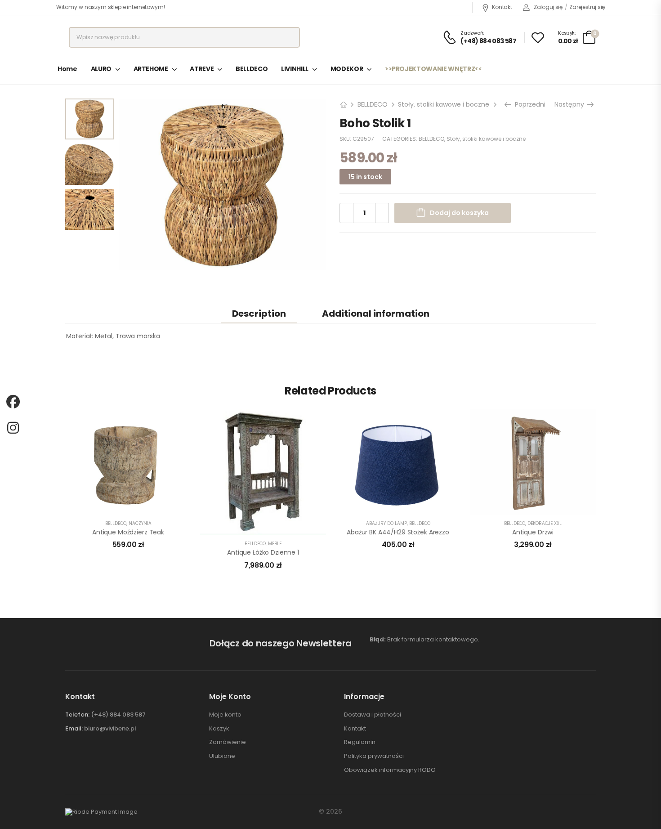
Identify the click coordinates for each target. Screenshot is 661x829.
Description (259, 313)
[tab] (259, 313)
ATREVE (202, 68)
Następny (570, 104)
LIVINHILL (294, 68)
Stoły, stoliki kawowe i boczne (443, 104)
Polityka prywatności (374, 756)
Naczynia (140, 523)
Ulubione (222, 756)
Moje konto (225, 714)
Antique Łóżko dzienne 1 (263, 552)
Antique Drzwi (533, 532)
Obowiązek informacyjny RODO (390, 770)
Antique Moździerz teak (128, 532)
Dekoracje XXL (544, 523)
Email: (74, 728)
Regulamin (359, 742)
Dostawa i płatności (372, 714)
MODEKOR (346, 68)
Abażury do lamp (386, 523)
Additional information (375, 313)
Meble (274, 543)
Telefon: (77, 714)
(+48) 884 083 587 (118, 714)
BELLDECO (252, 68)
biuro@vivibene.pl (110, 728)
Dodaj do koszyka (459, 212)
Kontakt (502, 7)
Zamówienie (227, 742)
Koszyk (219, 728)
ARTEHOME (151, 68)
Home (67, 68)
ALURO (101, 68)
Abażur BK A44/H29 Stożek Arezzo (398, 532)
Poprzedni (528, 104)
